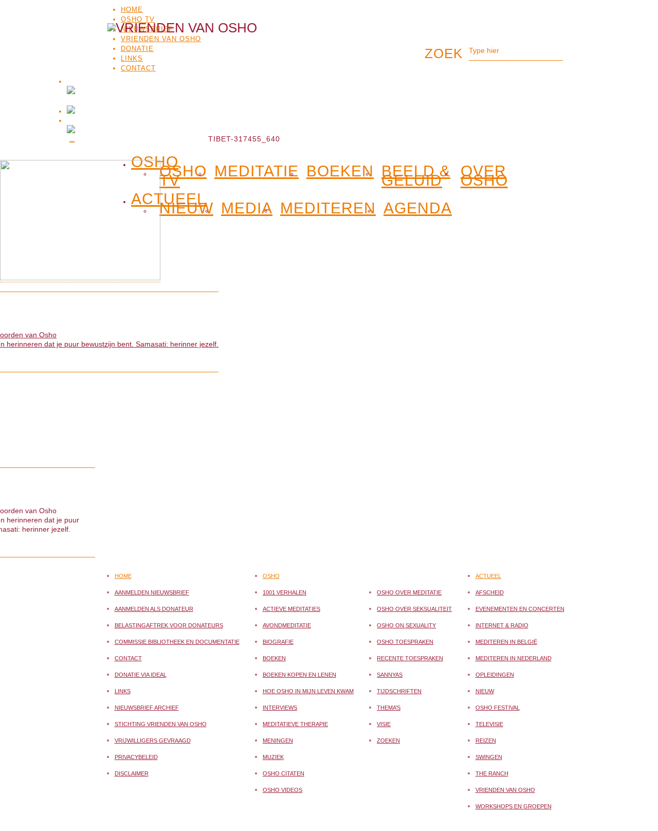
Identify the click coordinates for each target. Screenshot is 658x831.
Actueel (488, 576)
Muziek (273, 757)
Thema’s (388, 707)
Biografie (278, 642)
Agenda (417, 208)
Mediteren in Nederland (514, 658)
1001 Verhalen (284, 592)
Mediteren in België (506, 642)
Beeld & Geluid (415, 176)
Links (123, 691)
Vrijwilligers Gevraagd (153, 740)
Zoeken (388, 740)
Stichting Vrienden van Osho (161, 724)
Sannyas (390, 675)
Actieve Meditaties (291, 609)
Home (132, 9)
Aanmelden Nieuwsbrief (152, 592)
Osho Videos (282, 790)
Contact (128, 658)
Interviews (280, 707)
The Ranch (492, 773)
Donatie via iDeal (141, 675)
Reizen (486, 740)
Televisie (489, 724)
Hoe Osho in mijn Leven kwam (308, 691)
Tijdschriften (399, 691)
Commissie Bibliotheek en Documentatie (177, 642)
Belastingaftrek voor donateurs (169, 625)
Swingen (489, 757)
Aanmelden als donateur (154, 609)
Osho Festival (498, 707)
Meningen (278, 740)
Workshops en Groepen (514, 806)
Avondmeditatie (287, 625)
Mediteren (328, 208)
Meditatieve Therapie (295, 724)
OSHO (154, 160)
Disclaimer (132, 773)
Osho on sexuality (406, 625)
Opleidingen (495, 675)
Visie (384, 724)
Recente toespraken (410, 658)
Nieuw (485, 691)
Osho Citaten (283, 773)
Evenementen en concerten (520, 609)
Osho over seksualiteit (414, 609)
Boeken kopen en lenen (299, 675)
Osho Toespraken (405, 642)
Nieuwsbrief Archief (147, 707)
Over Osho (484, 176)
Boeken (340, 171)
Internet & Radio (502, 625)
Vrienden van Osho (505, 790)
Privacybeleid (136, 757)
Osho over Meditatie (409, 592)
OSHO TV (138, 19)
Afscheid (490, 592)
